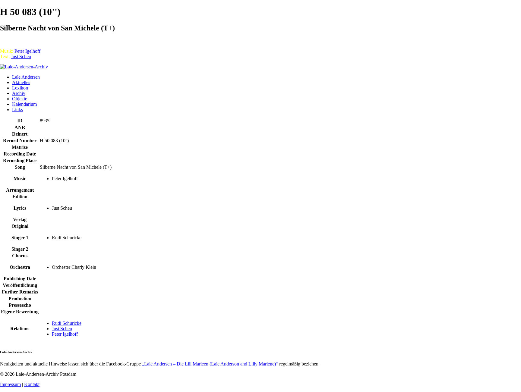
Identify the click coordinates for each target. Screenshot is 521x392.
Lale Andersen (26, 77)
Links (17, 109)
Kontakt (31, 384)
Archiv (18, 93)
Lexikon (20, 87)
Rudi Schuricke (66, 323)
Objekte (19, 98)
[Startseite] (24, 66)
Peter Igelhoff (27, 51)
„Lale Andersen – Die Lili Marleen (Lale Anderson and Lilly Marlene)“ (210, 363)
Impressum (10, 384)
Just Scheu (21, 56)
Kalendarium (24, 104)
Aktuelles (21, 82)
